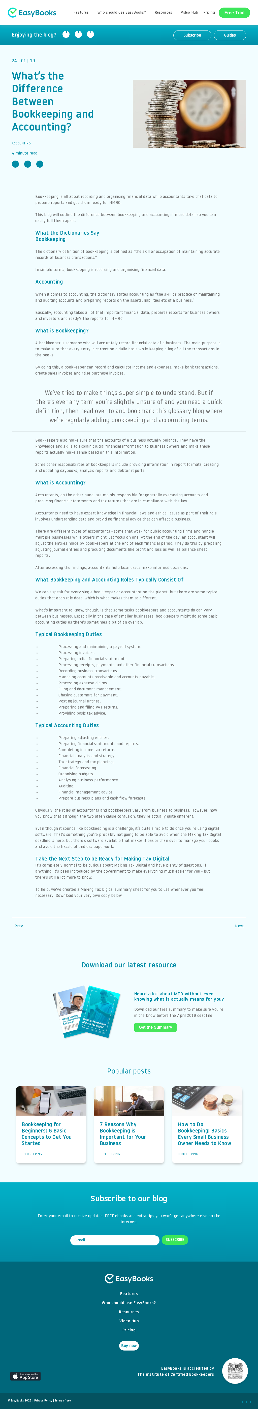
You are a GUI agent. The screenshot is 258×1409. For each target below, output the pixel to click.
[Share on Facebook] (66, 34)
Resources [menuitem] (163, 13)
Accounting (21, 143)
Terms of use (63, 1400)
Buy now (129, 1346)
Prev (18, 926)
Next (239, 926)
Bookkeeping (32, 1154)
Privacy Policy (43, 1400)
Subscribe (192, 36)
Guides (230, 36)
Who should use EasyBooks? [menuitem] (122, 13)
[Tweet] (78, 34)
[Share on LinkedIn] (90, 34)
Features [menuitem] (81, 13)
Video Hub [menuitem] (189, 13)
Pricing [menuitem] (209, 13)
